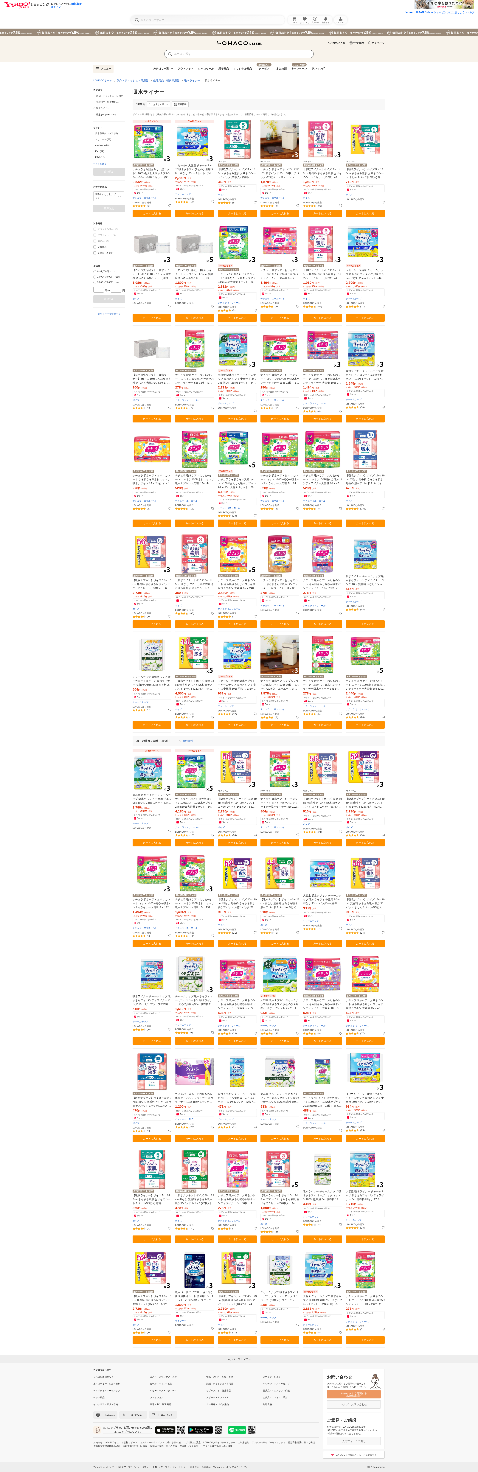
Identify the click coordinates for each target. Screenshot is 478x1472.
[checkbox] (94, 246)
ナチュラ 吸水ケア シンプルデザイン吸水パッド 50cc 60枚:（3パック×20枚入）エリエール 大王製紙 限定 (279, 173)
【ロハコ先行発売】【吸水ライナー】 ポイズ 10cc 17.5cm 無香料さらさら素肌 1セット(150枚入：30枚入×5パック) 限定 (194, 274)
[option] (109, 133)
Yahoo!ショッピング (103, 1467)
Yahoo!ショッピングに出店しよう (445, 12)
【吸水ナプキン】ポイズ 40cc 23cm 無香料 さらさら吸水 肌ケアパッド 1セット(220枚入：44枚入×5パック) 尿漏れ (194, 685)
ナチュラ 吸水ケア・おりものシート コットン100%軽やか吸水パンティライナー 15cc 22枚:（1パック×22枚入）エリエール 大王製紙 (279, 379)
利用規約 (194, 1467)
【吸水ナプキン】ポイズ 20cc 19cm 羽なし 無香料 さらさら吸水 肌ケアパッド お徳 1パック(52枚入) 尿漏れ (237, 903)
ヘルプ (470, 12)
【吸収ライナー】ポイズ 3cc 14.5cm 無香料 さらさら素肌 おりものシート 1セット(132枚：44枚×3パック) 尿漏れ (322, 173)
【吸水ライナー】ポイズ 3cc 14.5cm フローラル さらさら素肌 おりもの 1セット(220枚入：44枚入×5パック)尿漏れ (279, 1199)
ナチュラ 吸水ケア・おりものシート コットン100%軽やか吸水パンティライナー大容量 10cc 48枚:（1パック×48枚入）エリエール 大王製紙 (322, 479)
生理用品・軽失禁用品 (166, 80)
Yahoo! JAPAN (415, 12)
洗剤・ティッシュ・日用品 (132, 80)
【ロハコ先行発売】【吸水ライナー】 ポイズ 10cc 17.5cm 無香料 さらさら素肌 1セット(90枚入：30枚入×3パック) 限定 (152, 274)
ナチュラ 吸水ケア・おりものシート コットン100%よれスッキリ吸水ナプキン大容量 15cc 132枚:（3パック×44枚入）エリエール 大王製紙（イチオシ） (194, 903)
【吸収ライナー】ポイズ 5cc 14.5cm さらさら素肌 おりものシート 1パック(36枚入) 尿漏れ (237, 173)
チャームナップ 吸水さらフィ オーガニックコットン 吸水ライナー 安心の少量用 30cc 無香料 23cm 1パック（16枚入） (152, 681)
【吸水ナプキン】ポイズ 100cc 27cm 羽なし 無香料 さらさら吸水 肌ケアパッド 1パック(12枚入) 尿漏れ (152, 1102)
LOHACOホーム (102, 80)
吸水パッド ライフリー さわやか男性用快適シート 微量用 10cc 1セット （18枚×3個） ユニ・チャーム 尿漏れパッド (194, 1296)
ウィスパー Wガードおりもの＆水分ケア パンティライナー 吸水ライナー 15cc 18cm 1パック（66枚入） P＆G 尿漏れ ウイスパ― (194, 1098)
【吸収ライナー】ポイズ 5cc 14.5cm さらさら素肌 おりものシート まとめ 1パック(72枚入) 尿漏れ (365, 173)
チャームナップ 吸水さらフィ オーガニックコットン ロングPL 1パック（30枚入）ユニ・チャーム (279, 1296)
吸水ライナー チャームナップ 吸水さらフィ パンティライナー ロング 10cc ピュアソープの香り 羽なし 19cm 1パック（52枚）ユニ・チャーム (152, 1000)
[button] (158, 104)
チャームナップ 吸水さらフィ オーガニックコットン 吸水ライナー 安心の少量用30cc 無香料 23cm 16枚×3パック (194, 1000)
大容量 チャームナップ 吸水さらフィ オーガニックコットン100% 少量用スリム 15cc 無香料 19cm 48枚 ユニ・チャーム (279, 1098)
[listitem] (109, 96)
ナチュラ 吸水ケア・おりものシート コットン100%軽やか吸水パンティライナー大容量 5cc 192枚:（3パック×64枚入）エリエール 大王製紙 (152, 903)
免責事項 (206, 1467)
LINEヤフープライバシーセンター (170, 1467)
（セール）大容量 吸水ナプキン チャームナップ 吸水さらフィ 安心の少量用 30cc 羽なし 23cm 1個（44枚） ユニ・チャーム (237, 685)
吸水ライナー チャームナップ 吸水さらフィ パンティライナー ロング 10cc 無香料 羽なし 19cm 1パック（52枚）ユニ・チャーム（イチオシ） (365, 580)
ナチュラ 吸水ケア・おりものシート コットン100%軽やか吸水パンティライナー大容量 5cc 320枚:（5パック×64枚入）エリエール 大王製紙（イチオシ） (365, 685)
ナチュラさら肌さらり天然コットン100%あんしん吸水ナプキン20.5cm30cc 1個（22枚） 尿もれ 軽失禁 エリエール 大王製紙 (322, 1102)
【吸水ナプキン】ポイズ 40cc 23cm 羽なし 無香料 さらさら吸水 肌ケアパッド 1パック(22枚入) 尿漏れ (194, 1199)
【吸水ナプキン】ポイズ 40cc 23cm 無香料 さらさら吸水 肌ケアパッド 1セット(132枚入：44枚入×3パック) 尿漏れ (237, 1300)
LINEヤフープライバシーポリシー (134, 1467)
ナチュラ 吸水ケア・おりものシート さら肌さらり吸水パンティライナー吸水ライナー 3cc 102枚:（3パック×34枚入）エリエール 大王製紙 (279, 803)
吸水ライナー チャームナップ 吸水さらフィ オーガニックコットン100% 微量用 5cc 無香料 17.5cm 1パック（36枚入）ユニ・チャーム (322, 1195)
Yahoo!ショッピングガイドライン (230, 1467)
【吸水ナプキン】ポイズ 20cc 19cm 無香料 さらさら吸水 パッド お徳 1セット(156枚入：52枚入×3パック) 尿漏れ (365, 803)
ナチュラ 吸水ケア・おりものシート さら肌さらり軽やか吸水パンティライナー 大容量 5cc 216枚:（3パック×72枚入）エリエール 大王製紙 (279, 274)
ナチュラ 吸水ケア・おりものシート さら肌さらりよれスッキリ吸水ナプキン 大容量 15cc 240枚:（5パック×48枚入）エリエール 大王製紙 (237, 584)
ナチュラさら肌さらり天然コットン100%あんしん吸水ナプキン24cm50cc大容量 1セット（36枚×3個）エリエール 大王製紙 (152, 173)
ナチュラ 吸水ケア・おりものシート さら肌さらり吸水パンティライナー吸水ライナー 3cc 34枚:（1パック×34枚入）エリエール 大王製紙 (322, 685)
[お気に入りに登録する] (169, 205)
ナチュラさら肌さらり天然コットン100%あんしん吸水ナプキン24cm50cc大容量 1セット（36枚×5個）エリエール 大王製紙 (237, 483)
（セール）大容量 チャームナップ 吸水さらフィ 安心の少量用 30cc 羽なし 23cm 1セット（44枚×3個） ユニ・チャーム (194, 169)
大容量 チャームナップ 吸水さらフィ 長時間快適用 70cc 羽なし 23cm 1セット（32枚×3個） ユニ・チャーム (322, 1300)
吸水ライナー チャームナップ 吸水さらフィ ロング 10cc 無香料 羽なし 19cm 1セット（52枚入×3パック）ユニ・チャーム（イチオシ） (365, 375)
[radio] (94, 271)
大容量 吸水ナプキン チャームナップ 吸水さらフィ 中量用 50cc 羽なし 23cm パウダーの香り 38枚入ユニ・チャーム (322, 899)
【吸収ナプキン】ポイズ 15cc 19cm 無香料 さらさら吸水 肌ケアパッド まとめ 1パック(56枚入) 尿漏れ (322, 803)
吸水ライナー (192, 80)
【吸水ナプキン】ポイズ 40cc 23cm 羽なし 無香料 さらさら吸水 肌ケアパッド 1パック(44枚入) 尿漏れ (279, 903)
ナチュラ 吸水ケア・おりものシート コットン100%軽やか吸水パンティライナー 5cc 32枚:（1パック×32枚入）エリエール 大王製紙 (194, 379)
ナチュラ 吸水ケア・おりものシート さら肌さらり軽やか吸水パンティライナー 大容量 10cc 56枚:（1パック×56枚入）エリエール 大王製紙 (322, 1004)
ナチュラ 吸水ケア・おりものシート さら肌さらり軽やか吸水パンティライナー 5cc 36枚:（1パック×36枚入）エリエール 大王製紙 (236, 1199)
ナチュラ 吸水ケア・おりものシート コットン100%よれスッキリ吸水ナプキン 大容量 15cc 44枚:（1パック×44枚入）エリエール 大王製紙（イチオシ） (194, 479)
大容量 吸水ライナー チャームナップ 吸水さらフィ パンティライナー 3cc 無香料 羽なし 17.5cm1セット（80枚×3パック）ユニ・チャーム (365, 1195)
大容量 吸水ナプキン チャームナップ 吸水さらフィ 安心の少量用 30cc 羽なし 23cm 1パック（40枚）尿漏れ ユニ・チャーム (279, 1004)
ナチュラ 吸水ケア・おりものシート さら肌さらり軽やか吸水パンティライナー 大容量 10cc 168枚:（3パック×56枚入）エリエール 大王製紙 (322, 379)
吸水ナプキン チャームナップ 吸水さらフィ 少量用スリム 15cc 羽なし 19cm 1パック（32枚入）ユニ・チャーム (237, 1098)
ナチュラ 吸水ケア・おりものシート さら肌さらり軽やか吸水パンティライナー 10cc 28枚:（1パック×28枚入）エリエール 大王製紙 (322, 584)
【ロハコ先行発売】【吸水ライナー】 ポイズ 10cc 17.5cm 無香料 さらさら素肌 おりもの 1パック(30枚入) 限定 (152, 379)
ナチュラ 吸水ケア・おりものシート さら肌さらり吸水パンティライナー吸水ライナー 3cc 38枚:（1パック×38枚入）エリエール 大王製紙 (279, 584)
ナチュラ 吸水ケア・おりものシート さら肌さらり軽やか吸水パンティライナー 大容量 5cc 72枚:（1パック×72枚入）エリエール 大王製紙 (237, 1004)
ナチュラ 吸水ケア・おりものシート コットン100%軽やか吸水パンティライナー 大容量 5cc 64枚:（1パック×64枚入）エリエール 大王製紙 (279, 479)
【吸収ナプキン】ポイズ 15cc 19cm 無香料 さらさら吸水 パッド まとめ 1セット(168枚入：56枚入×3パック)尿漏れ (152, 584)
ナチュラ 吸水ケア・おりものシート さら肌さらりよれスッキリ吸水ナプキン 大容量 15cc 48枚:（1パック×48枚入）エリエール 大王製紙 (365, 1004)
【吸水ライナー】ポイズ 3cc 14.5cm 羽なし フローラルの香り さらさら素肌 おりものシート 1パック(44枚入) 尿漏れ (194, 584)
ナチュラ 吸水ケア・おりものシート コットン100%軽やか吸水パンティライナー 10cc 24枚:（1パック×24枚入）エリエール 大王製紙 (365, 1300)
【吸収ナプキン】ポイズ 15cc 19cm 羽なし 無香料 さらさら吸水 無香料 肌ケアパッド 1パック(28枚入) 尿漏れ (365, 479)
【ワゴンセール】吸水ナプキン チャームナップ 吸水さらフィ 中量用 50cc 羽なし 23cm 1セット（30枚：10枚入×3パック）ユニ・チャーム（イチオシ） (365, 1098)
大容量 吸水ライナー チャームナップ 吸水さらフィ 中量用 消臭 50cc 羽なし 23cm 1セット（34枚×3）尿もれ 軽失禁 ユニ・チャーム (237, 379)
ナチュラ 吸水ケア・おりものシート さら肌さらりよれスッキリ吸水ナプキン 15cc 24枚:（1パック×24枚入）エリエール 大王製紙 (152, 479)
